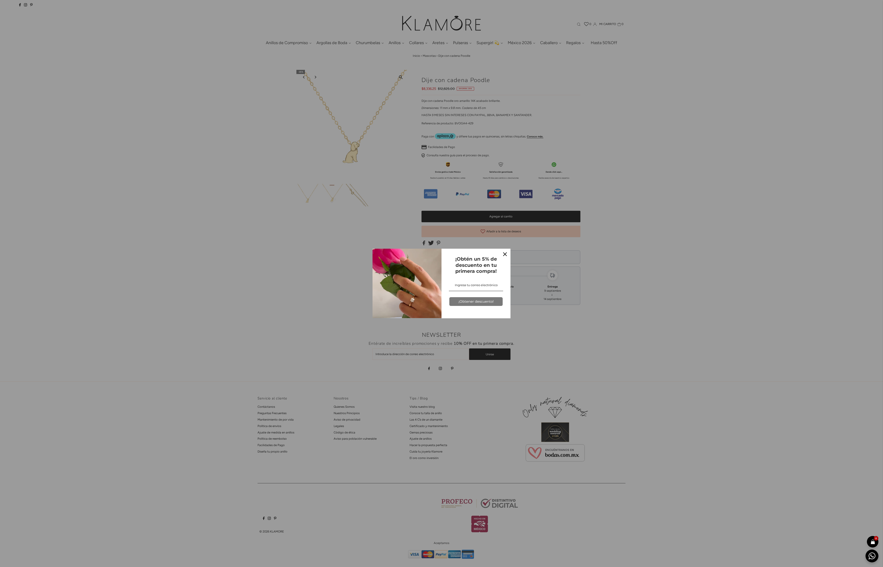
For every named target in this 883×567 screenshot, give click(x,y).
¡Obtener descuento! (476, 301)
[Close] (504, 254)
